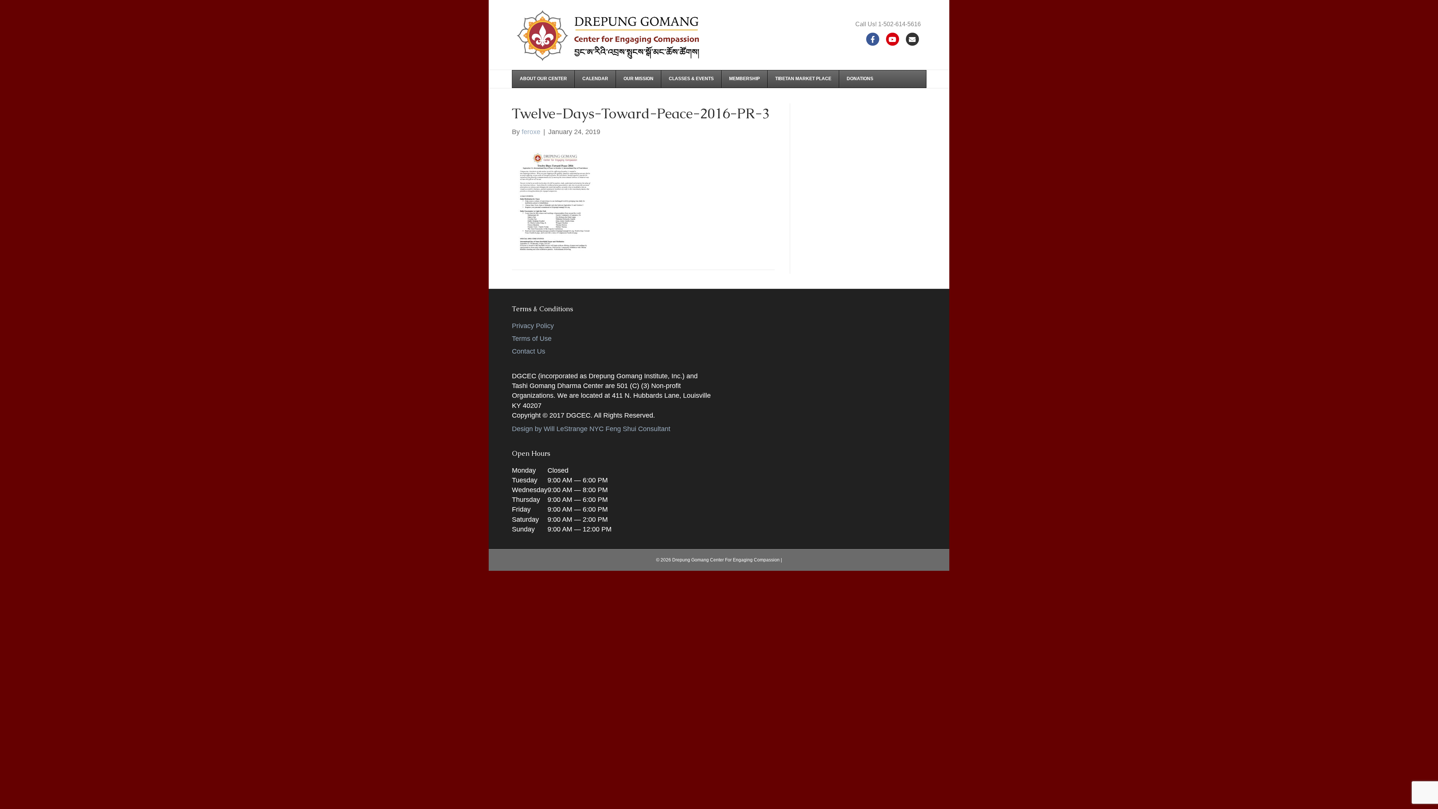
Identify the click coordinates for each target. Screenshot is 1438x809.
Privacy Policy (533, 326)
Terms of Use (532, 338)
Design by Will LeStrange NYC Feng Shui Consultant (591, 429)
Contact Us (528, 351)
